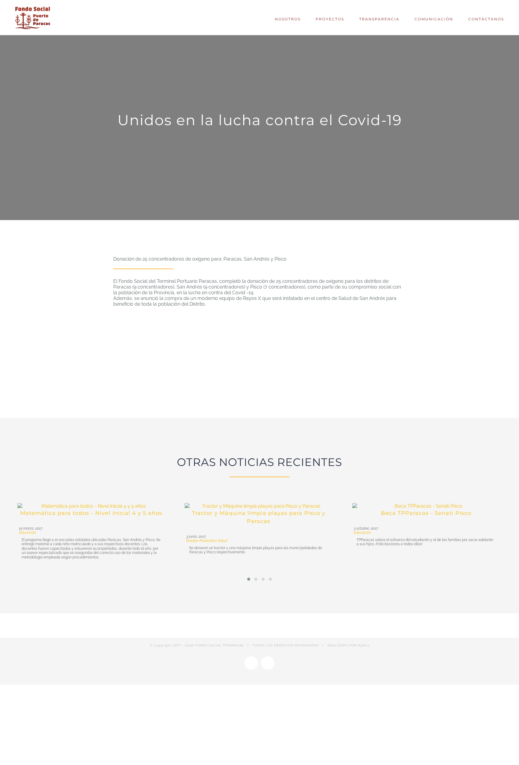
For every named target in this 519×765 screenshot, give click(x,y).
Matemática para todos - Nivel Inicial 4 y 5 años (91, 513)
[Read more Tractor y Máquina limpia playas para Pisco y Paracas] (258, 506)
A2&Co (363, 645)
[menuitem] (289, 17)
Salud (222, 541)
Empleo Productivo (201, 541)
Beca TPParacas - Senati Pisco (426, 513)
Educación (27, 533)
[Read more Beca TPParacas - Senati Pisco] (426, 506)
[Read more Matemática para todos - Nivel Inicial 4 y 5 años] (91, 506)
